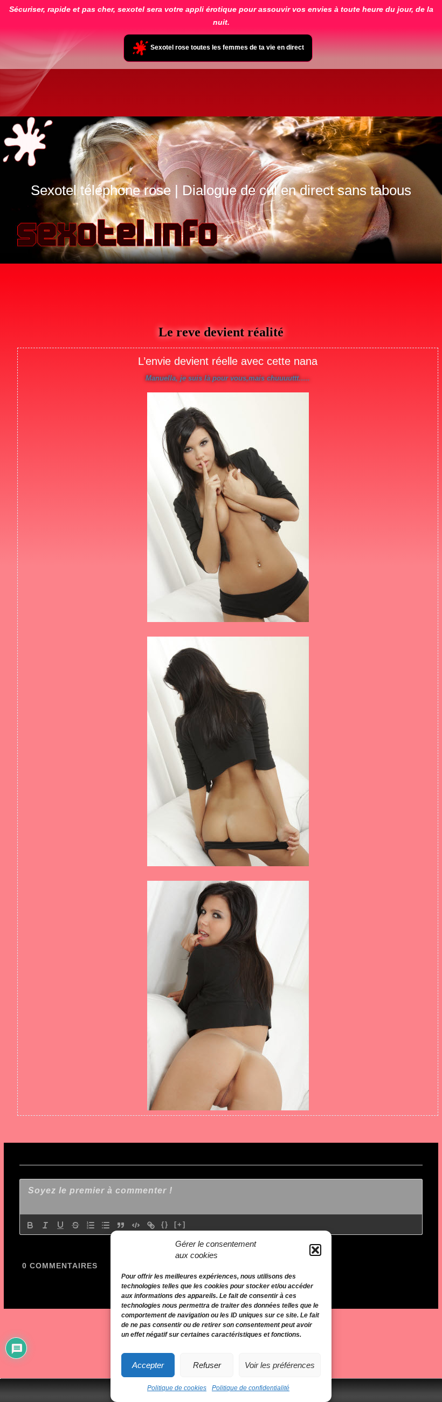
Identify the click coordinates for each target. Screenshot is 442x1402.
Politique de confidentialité (250, 1388)
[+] (180, 1224)
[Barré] (75, 1225)
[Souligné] (60, 1225)
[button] (315, 1250)
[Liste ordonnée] (90, 1225)
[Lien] (150, 1225)
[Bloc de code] (135, 1225)
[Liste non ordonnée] (105, 1225)
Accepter (148, 1365)
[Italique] (45, 1225)
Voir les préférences (280, 1365)
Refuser (207, 1365)
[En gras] (30, 1225)
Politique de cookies (176, 1388)
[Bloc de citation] (120, 1225)
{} (165, 1224)
